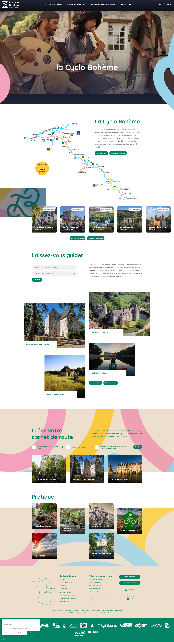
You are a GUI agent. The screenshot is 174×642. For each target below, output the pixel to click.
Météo (90, 600)
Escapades (65, 592)
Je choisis (21, 633)
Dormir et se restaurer (95, 585)
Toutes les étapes (110, 383)
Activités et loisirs (65, 601)
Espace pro (131, 590)
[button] (4, 639)
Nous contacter (93, 602)
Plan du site (55, 611)
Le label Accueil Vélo (94, 597)
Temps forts (63, 588)
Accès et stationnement (130, 583)
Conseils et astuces (94, 588)
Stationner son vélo (94, 591)
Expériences (63, 585)
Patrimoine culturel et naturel (68, 598)
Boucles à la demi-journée (67, 595)
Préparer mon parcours (100, 576)
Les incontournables (77, 238)
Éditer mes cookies (78, 611)
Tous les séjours (95, 383)
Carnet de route (101, 153)
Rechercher (37, 279)
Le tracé (62, 579)
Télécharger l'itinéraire (118, 153)
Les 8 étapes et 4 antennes (96, 579)
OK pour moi (33, 633)
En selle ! (137, 447)
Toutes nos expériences (96, 238)
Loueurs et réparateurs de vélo (97, 594)
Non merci (8, 633)
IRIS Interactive (117, 611)
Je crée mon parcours (95, 582)
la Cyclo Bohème (68, 576)
